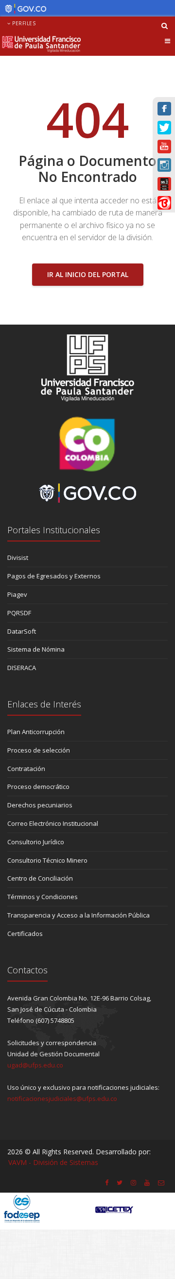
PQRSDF (19, 612)
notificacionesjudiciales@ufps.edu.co (62, 1098)
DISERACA (21, 667)
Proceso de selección (38, 750)
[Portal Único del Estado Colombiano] (23, 9)
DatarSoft (21, 631)
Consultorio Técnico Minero (47, 860)
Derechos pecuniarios (39, 805)
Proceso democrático (38, 786)
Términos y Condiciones (42, 896)
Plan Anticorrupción (36, 731)
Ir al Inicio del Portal (87, 274)
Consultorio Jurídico (35, 841)
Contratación (26, 768)
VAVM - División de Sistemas (53, 1162)
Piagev (17, 594)
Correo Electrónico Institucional (52, 823)
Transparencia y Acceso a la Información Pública (78, 915)
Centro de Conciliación (40, 878)
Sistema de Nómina (36, 649)
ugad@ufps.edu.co (35, 1065)
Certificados (25, 933)
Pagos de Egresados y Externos (54, 576)
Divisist (17, 557)
